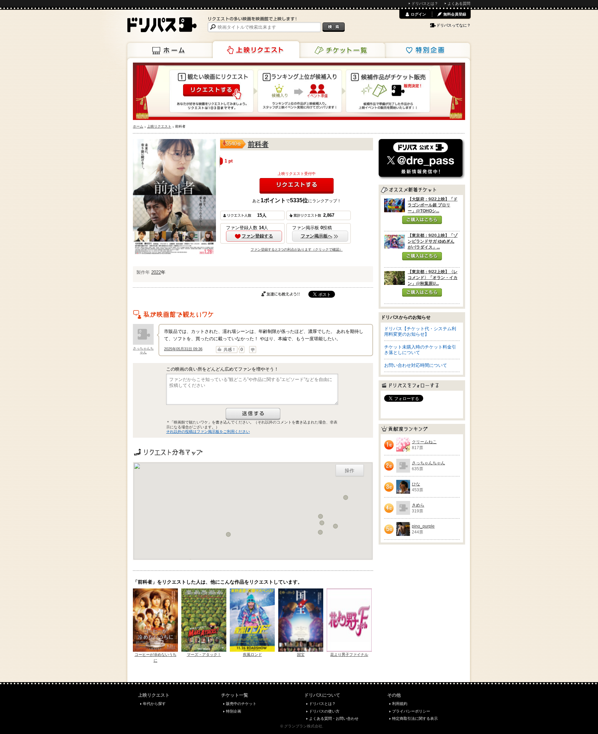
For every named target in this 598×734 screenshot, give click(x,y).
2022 (156, 272)
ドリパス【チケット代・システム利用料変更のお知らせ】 (420, 331)
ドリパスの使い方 (324, 711)
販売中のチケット (241, 704)
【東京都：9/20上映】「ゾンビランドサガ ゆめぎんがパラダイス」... (432, 241)
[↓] (252, 349)
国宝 (301, 654)
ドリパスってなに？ (453, 25)
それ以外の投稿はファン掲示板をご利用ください (208, 431)
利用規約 (399, 704)
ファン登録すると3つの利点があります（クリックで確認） (297, 249)
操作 (349, 470)
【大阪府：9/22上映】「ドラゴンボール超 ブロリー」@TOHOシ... (432, 205)
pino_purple (423, 526)
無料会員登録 (454, 14)
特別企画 (427, 50)
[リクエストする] (297, 186)
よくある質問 (458, 3)
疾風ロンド (252, 654)
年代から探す (154, 704)
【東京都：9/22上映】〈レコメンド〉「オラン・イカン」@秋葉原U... (432, 277)
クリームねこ (424, 441)
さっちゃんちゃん (143, 350)
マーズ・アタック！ (204, 654)
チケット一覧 (342, 50)
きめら (418, 505)
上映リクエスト (256, 50)
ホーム (171, 50)
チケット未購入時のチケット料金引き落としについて (420, 349)
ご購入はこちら (422, 220)
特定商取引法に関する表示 (415, 718)
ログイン (418, 14)
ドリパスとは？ (424, 3)
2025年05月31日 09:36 (183, 349)
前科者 (258, 144)
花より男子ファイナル (349, 654)
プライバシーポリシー (411, 711)
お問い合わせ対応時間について (415, 365)
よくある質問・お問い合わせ (334, 718)
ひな (416, 484)
